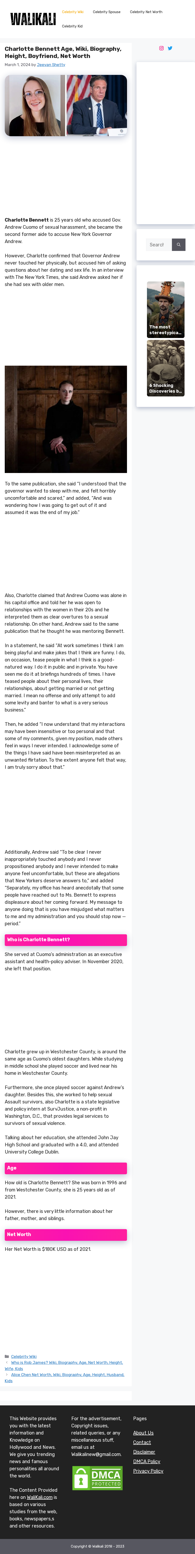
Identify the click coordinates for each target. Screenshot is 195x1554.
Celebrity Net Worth (146, 12)
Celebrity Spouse (107, 12)
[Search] (178, 245)
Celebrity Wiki (72, 12)
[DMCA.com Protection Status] (97, 1489)
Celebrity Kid (72, 26)
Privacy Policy (148, 1471)
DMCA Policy (146, 1461)
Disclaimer (144, 1452)
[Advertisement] (66, 179)
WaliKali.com (40, 1497)
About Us (143, 1433)
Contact (142, 1442)
